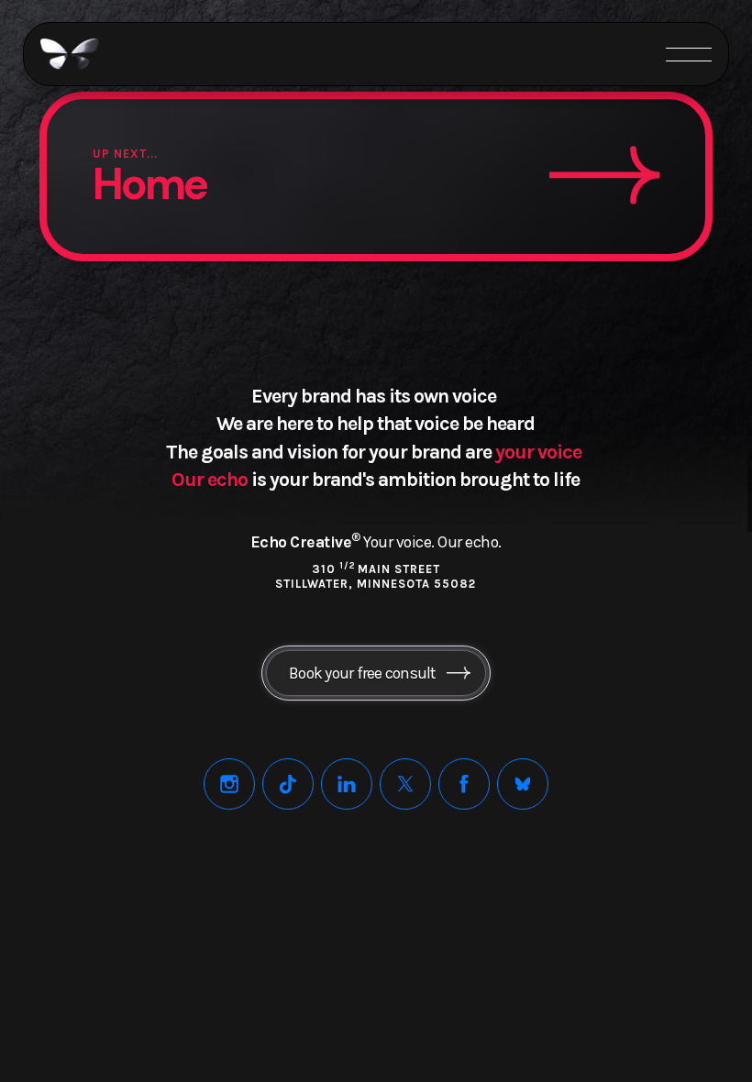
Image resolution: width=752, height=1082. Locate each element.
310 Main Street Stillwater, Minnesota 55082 (375, 576)
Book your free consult (362, 673)
